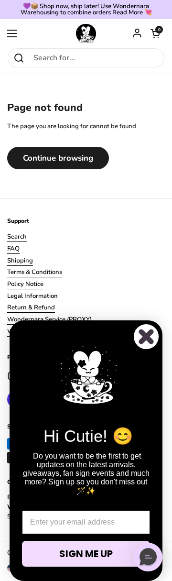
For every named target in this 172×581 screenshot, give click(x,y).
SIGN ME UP (86, 553)
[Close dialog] (146, 336)
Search (17, 236)
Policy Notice (25, 284)
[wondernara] (86, 33)
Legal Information (32, 296)
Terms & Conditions (34, 272)
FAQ (13, 248)
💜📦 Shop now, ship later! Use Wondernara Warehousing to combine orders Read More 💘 (86, 9)
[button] (155, 33)
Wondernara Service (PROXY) (49, 319)
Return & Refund (31, 307)
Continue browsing (58, 158)
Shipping (20, 260)
